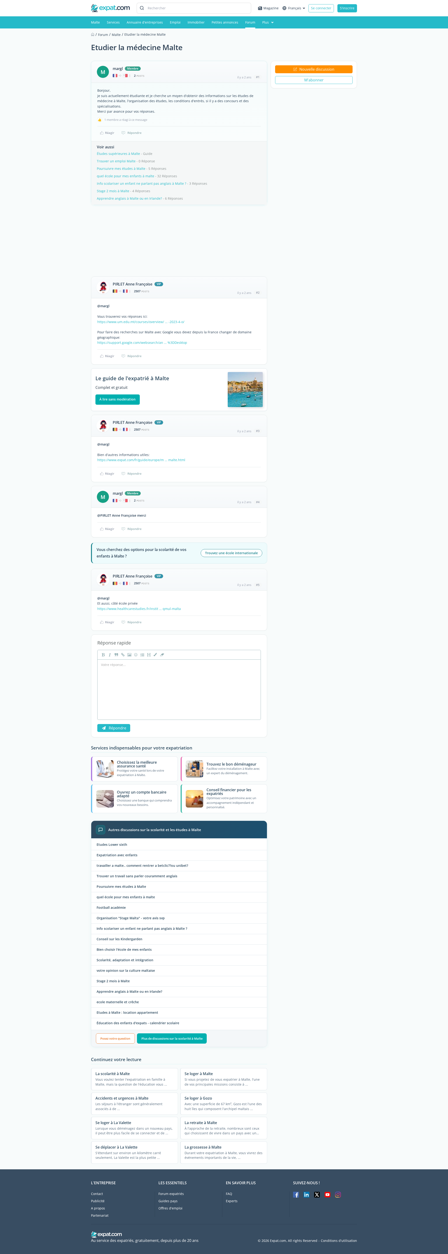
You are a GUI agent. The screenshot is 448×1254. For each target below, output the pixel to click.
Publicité (98, 1201)
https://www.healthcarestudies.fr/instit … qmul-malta (139, 608)
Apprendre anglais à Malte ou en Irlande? (129, 198)
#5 (257, 585)
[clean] (161, 655)
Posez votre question (115, 1038)
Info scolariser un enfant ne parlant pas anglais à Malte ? (141, 183)
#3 (257, 431)
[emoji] (135, 655)
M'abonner (314, 80)
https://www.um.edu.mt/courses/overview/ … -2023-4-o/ (140, 322)
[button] (155, 655)
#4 (257, 502)
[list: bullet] (142, 655)
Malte (95, 22)
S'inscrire (347, 8)
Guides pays (168, 1201)
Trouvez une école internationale (231, 553)
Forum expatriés (171, 1193)
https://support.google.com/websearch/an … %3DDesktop (142, 342)
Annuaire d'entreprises (145, 22)
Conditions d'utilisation (339, 1240)
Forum (250, 22)
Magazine (271, 8)
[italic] (109, 655)
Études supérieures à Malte (118, 153)
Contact (97, 1193)
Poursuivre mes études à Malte (121, 168)
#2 (257, 292)
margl (118, 68)
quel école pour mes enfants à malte (125, 176)
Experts (232, 1201)
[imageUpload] (129, 655)
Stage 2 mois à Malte (113, 191)
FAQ (229, 1193)
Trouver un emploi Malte (116, 161)
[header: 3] (148, 655)
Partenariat (99, 1215)
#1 (257, 77)
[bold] (102, 655)
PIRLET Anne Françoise (132, 284)
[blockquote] (115, 655)
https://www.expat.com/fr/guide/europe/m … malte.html (141, 460)
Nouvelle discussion (316, 69)
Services (113, 22)
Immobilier (196, 22)
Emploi (175, 22)
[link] (122, 655)
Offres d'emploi (170, 1208)
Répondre (134, 133)
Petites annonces (225, 22)
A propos (98, 1208)
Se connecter (321, 8)
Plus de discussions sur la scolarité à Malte (172, 1038)
